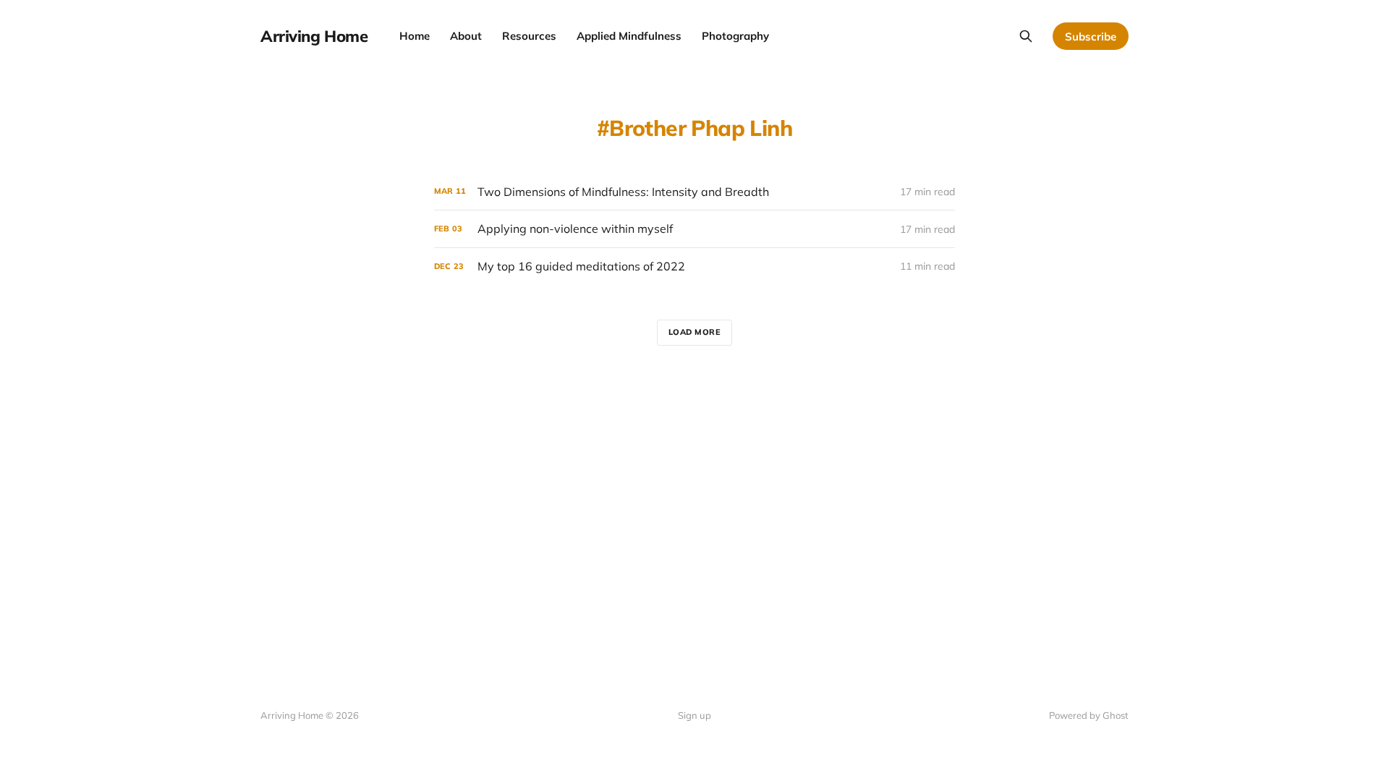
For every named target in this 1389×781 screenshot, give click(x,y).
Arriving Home (314, 36)
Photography (735, 36)
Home (414, 36)
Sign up (694, 715)
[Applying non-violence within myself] (694, 228)
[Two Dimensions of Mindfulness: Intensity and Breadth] (694, 192)
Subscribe (1090, 36)
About (466, 36)
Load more (694, 332)
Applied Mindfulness (629, 36)
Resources (529, 36)
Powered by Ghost (1089, 715)
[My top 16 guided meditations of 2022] (694, 266)
